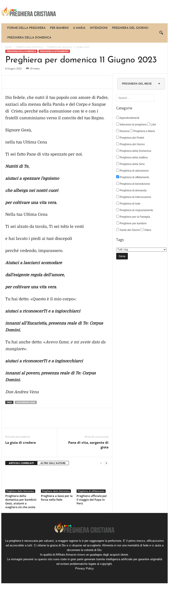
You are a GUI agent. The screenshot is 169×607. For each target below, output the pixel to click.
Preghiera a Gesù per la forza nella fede (57, 498)
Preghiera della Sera (132, 164)
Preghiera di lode (129, 203)
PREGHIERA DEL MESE (137, 83)
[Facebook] (9, 82)
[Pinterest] (30, 82)
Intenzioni (99, 28)
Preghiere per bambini (133, 223)
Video (147, 230)
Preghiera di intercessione (135, 197)
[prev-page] (101, 463)
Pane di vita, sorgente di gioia (88, 444)
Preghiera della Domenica (29, 37)
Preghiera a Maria (144, 131)
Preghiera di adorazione (134, 170)
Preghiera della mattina (133, 157)
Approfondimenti (129, 118)
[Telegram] (50, 82)
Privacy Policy (84, 568)
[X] (19, 82)
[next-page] (106, 463)
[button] (161, 33)
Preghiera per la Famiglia (134, 216)
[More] (60, 82)
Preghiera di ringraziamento (136, 210)
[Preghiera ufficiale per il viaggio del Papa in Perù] (92, 481)
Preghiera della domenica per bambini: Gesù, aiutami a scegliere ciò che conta (21, 501)
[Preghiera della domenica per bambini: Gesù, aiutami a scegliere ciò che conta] (21, 481)
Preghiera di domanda (133, 190)
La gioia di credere (20, 442)
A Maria (79, 28)
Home (8, 46)
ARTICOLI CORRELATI (21, 463)
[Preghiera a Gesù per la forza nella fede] (57, 481)
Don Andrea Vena (25, 402)
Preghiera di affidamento (54, 51)
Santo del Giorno (129, 230)
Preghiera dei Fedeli (131, 137)
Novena (124, 131)
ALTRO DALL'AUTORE (53, 463)
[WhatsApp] (40, 82)
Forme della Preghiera (26, 28)
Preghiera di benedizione (134, 183)
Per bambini (59, 28)
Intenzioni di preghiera (133, 124)
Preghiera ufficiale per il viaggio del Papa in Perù (92, 499)
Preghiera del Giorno (130, 28)
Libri (153, 124)
